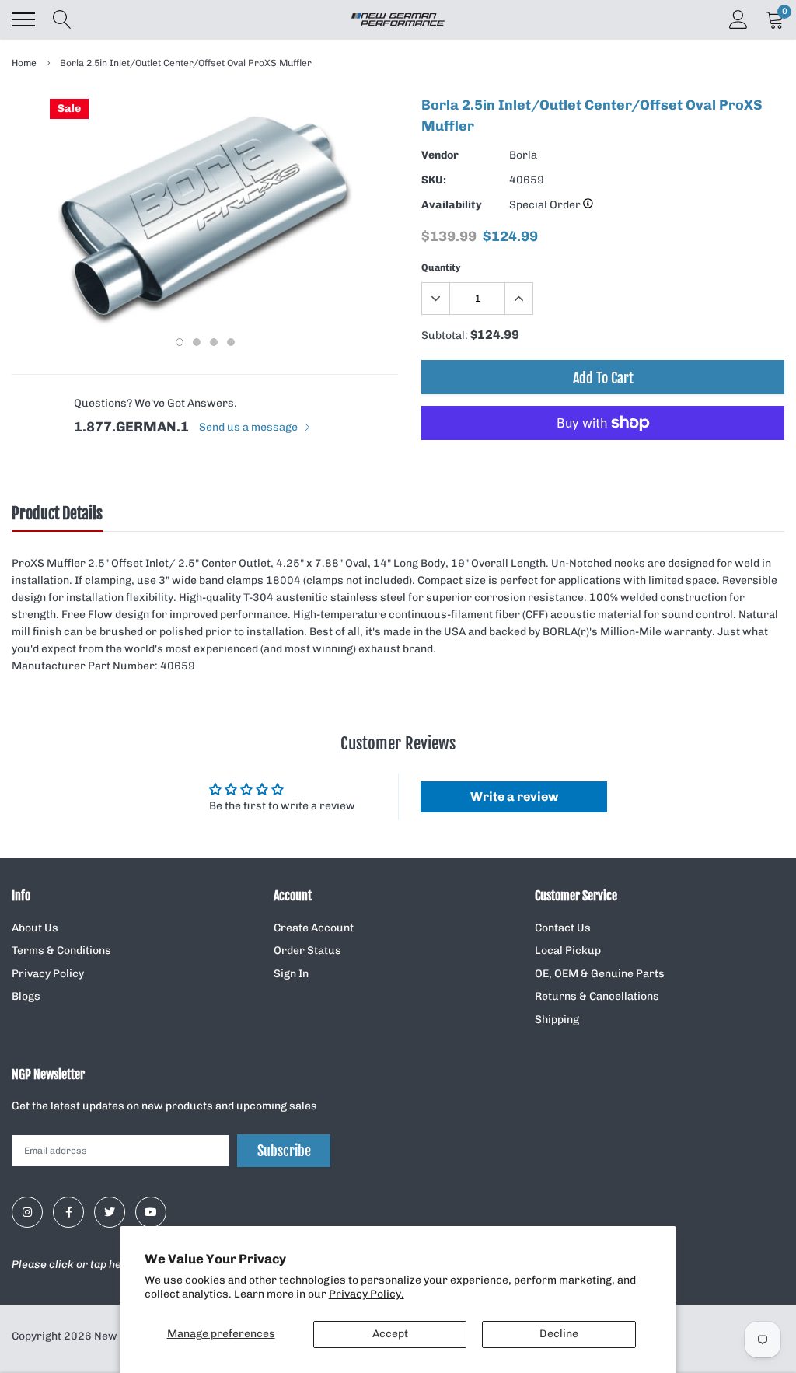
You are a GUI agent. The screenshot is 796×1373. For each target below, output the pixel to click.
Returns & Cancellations (597, 996)
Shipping (557, 1019)
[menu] (23, 19)
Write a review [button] (514, 796)
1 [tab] (179, 342)
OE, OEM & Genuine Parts (600, 973)
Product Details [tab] (57, 514)
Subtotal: (444, 335)
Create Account (314, 928)
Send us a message (249, 427)
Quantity (441, 267)
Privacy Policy (48, 973)
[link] (27, 1212)
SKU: (433, 180)
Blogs (26, 996)
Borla (523, 155)
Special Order (546, 204)
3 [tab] (214, 342)
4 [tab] (231, 342)
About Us (35, 928)
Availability (451, 204)
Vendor (440, 155)
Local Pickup (568, 950)
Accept (390, 1333)
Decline (558, 1333)
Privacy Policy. (366, 1294)
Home (24, 63)
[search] (62, 19)
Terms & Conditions (61, 950)
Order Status (307, 950)
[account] (738, 19)
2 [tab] (197, 342)
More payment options (602, 461)
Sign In (291, 973)
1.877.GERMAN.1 (131, 426)
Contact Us (563, 928)
